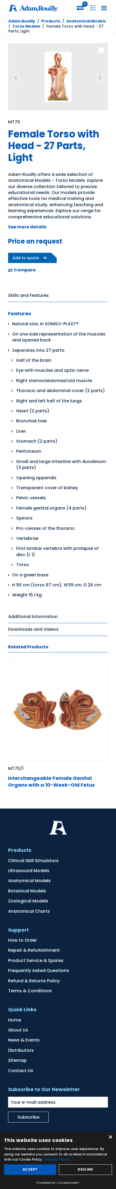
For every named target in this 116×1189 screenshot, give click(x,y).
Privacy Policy (57, 1159)
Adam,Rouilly (21, 21)
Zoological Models (28, 901)
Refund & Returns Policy (34, 981)
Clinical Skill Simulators (33, 861)
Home (14, 1020)
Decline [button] (85, 1169)
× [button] (110, 1137)
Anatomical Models (86, 21)
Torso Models (26, 26)
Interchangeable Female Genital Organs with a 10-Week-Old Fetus (51, 781)
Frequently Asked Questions (38, 970)
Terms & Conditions (30, 991)
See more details (27, 227)
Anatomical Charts (29, 911)
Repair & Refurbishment (34, 950)
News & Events (24, 1040)
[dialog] (58, 1160)
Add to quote (25, 258)
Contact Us (20, 1071)
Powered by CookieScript (58, 1183)
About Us (18, 1030)
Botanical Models (27, 891)
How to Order (22, 940)
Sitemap (17, 1060)
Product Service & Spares (35, 960)
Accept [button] (30, 1169)
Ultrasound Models (28, 871)
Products (50, 21)
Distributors (21, 1050)
